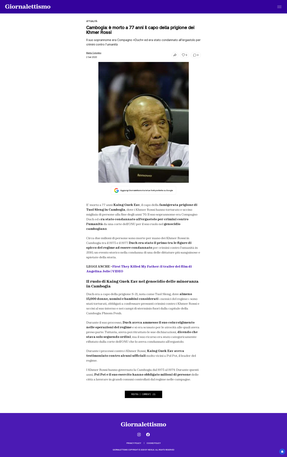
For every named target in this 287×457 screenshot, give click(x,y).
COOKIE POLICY (154, 443)
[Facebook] (148, 435)
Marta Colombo (93, 53)
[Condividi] (175, 55)
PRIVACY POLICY (134, 443)
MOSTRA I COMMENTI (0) (143, 394)
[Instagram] (139, 435)
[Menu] (279, 6)
